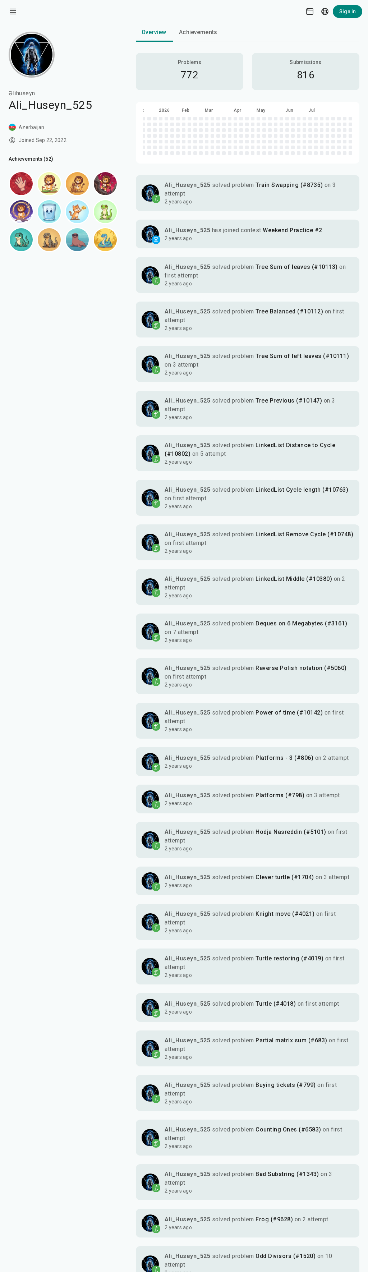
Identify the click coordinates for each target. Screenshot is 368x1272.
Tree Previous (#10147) (289, 400)
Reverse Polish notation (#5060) (301, 668)
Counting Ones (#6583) (288, 1129)
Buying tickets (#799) (286, 1085)
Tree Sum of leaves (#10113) (297, 266)
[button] (247, 193)
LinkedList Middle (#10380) (294, 578)
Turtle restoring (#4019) (289, 958)
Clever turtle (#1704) (285, 877)
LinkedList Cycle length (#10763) (302, 489)
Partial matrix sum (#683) (291, 1040)
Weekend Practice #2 (292, 230)
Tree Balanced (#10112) (289, 311)
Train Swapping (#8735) (289, 185)
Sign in (347, 11)
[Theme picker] (310, 11)
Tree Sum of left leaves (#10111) (302, 356)
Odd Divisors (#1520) (286, 1256)
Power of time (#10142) (289, 712)
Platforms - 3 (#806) (284, 757)
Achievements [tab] (198, 32)
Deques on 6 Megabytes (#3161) (302, 623)
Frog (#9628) (274, 1219)
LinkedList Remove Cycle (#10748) (304, 534)
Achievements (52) (31, 159)
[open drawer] (13, 11)
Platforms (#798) (280, 795)
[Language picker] (325, 11)
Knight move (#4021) (285, 913)
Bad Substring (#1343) (287, 1174)
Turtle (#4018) (276, 1003)
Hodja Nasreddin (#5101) (291, 831)
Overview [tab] (154, 32)
